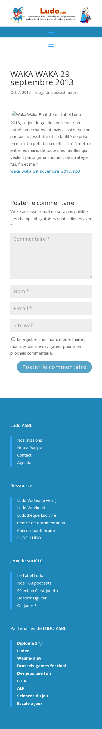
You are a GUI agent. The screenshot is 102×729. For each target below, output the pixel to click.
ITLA (21, 680)
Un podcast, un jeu (62, 92)
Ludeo (23, 650)
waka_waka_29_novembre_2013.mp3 (45, 171)
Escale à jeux (30, 703)
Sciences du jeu (32, 695)
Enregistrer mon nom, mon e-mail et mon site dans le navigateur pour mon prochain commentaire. (47, 346)
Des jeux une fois (34, 673)
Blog (39, 92)
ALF (20, 688)
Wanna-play (29, 658)
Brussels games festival (41, 665)
